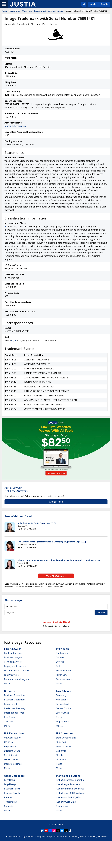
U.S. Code (9, 742)
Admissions (62, 699)
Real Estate (9, 717)
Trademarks (14, 11)
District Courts (11, 759)
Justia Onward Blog (66, 801)
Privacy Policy (79, 836)
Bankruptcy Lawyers (14, 653)
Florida (59, 755)
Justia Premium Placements (70, 788)
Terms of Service (62, 836)
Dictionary (61, 695)
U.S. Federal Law (14, 733)
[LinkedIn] (42, 830)
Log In (93, 4)
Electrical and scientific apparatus (48, 11)
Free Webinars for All (19, 516)
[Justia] (23, 4)
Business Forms (12, 788)
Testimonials (62, 806)
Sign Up (104, 4)
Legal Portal (27, 836)
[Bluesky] (62, 830)
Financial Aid (62, 703)
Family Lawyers (12, 674)
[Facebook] (50, 830)
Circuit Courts (11, 755)
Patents (8, 797)
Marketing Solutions (68, 775)
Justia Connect (12, 836)
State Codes (62, 742)
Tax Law (8, 721)
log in (13, 340)
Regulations (10, 746)
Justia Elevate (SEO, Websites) (71, 793)
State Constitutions (66, 737)
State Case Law (63, 746)
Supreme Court (12, 750)
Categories (27, 11)
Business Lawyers (13, 657)
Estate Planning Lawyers (16, 670)
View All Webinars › (56, 575)
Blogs (59, 717)
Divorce (60, 661)
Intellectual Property (14, 708)
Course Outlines (64, 708)
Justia (4, 11)
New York (61, 759)
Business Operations (15, 699)
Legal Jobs (9, 779)
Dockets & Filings (13, 763)
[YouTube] (46, 830)
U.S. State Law (64, 733)
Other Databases (14, 775)
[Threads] (58, 830)
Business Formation (14, 695)
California (61, 750)
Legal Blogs (10, 784)
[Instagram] (54, 830)
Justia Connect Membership (70, 779)
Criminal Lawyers (13, 661)
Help (49, 836)
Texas (59, 763)
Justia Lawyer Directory (68, 784)
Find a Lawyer (14, 600)
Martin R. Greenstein (15, 125)
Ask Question (56, 501)
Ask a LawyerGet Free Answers (16, 489)
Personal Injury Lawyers (16, 679)
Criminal (60, 657)
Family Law (61, 674)
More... (7, 683)
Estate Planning (64, 670)
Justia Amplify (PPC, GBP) (68, 797)
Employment (10, 703)
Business (9, 691)
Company (40, 836)
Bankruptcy (62, 653)
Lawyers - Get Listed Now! (56, 622)
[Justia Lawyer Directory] (70, 830)
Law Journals (62, 712)
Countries (9, 806)
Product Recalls (12, 793)
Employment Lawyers (15, 666)
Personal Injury (64, 679)
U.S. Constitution (12, 737)
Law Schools (63, 691)
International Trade (14, 712)
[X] (66, 830)
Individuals (62, 648)
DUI (58, 666)
